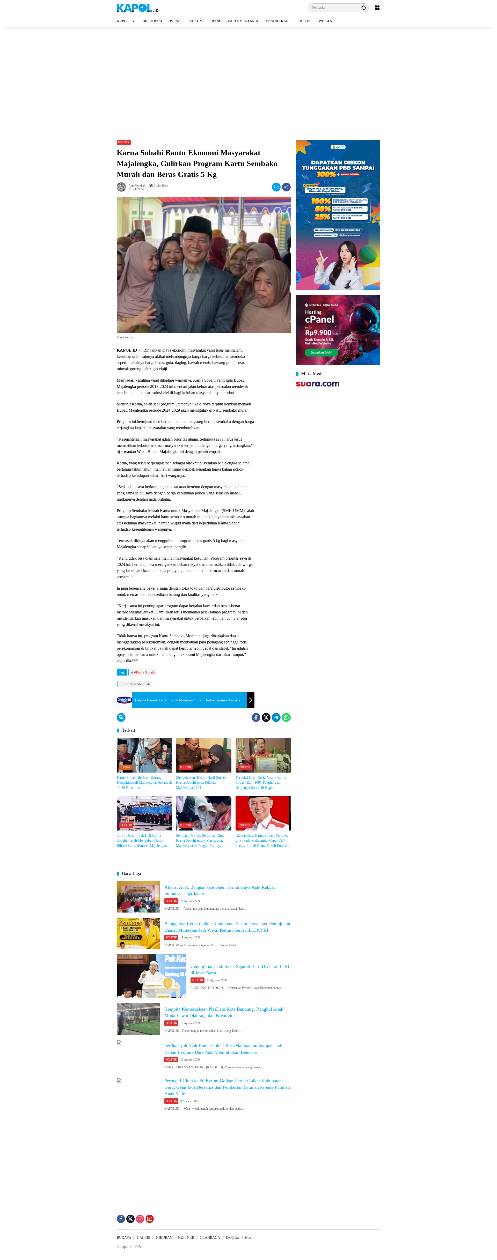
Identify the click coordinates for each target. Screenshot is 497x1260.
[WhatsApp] (286, 717)
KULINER (186, 1238)
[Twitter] (266, 717)
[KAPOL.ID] (137, 7)
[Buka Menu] (377, 8)
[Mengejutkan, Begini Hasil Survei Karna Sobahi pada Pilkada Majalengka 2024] (203, 755)
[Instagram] (140, 1219)
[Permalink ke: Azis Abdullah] (123, 187)
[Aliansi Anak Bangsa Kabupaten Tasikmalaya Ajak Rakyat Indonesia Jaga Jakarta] (138, 897)
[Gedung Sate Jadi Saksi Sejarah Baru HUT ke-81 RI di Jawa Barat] (151, 976)
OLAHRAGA (210, 1238)
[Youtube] (149, 1219)
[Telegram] (276, 717)
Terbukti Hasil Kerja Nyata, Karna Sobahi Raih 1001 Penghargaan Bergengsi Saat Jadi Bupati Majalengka (261, 783)
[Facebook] (256, 717)
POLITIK (123, 142)
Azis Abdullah (137, 185)
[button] (364, 7)
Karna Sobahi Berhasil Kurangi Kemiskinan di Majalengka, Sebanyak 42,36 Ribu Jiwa (144, 783)
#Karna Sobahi (144, 672)
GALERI (143, 1238)
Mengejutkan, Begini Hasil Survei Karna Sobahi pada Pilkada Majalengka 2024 (201, 783)
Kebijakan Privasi (239, 1238)
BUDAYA (124, 1238)
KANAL (126, 767)
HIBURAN (164, 1238)
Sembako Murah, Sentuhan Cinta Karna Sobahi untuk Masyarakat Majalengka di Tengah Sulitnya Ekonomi (200, 841)
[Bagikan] (286, 187)
